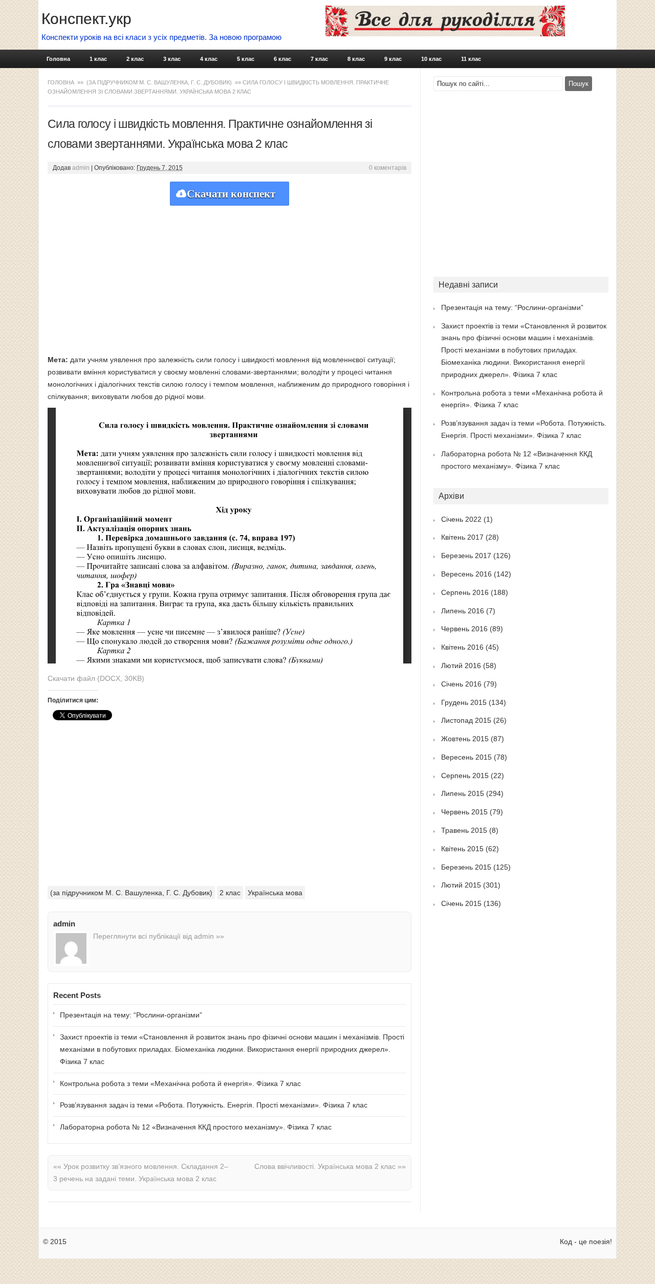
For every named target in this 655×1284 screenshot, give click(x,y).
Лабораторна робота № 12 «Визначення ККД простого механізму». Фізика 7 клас (196, 1127)
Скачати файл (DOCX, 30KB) (96, 678)
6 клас (282, 59)
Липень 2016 (462, 611)
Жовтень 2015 (465, 739)
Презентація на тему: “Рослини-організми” (131, 1015)
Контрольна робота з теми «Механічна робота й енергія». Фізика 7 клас (180, 1083)
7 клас (319, 59)
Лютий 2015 (461, 885)
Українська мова (275, 893)
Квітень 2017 (462, 537)
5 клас (245, 59)
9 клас (393, 59)
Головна (58, 59)
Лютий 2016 (461, 665)
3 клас (172, 59)
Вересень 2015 (466, 757)
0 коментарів (387, 167)
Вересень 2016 (466, 574)
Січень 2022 (461, 519)
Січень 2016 (461, 684)
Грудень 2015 (464, 702)
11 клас (471, 59)
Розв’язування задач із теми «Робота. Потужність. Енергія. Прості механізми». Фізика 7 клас (213, 1105)
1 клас (98, 59)
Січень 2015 (461, 903)
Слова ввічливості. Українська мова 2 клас (330, 1166)
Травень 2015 (464, 830)
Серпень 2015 (465, 775)
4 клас (208, 59)
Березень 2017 (466, 555)
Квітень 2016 (462, 647)
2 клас (135, 59)
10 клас (431, 59)
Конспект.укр (86, 18)
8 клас (356, 59)
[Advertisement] (229, 277)
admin (81, 167)
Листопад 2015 (466, 720)
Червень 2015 (464, 812)
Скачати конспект (231, 194)
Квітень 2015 (462, 849)
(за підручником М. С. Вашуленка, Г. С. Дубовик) (159, 82)
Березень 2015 (466, 867)
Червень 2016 (464, 629)
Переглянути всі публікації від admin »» (158, 936)
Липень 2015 (462, 793)
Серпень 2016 (465, 592)
